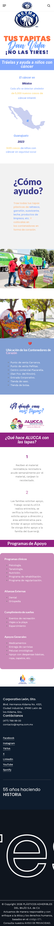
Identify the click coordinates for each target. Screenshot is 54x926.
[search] (48, 5)
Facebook (8, 738)
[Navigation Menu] (4, 5)
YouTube (8, 764)
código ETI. (35, 919)
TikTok (6, 748)
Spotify (7, 769)
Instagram (9, 743)
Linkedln (8, 759)
